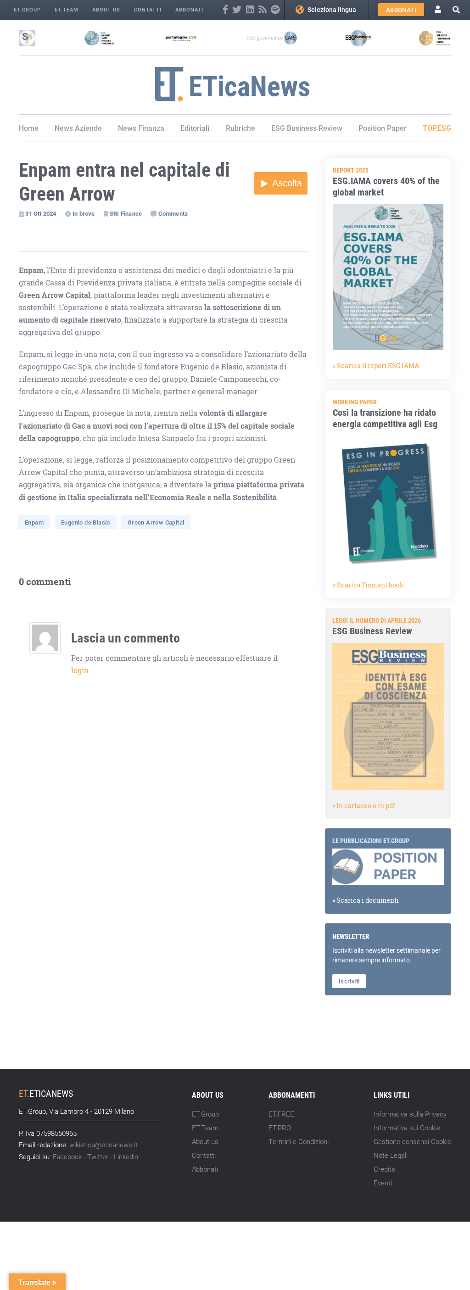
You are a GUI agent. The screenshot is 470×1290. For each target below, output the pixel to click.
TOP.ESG (437, 128)
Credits (384, 1168)
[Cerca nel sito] (456, 9)
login (80, 670)
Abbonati (189, 9)
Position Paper (382, 128)
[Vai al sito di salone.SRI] (27, 38)
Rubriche (240, 128)
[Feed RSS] (262, 10)
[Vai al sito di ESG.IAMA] (99, 38)
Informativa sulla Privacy (410, 1113)
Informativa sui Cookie (407, 1127)
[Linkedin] (250, 10)
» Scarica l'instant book (368, 585)
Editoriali (194, 128)
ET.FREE (281, 1113)
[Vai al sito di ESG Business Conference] (358, 38)
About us (106, 9)
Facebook (67, 1156)
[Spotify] (275, 10)
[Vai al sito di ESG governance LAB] (272, 38)
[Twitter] (236, 10)
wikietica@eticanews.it (103, 1144)
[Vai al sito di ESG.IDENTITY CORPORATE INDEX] (434, 38)
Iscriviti (349, 981)
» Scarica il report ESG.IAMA (376, 365)
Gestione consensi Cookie (412, 1141)
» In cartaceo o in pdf (363, 805)
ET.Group (27, 9)
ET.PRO (280, 1127)
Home (29, 128)
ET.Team (66, 9)
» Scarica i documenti (365, 900)
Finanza (151, 128)
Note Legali (391, 1155)
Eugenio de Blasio (85, 522)
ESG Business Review (306, 128)
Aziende (88, 128)
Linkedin (126, 1156)
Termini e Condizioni (299, 1141)
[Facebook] (225, 10)
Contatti (148, 9)
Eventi (383, 1182)
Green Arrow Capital (156, 522)
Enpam (34, 522)
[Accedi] (438, 10)
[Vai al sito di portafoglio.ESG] (181, 38)
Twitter (97, 1156)
